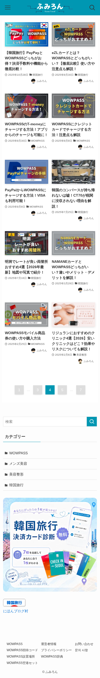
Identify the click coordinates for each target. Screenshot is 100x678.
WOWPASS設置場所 (21, 656)
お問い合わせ (84, 644)
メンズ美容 (18, 463)
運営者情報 (48, 644)
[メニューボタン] (7, 7)
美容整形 (16, 474)
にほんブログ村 (15, 611)
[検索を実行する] (92, 421)
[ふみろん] (50, 7)
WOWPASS (18, 453)
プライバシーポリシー (56, 650)
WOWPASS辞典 (52, 656)
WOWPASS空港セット (22, 662)
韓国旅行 (16, 485)
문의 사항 (81, 650)
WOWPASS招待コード (22, 650)
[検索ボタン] (92, 7)
